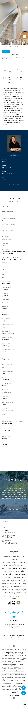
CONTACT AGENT (14, 184)
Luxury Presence (14, 627)
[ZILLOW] (14, 616)
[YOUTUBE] (18, 612)
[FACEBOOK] (5, 612)
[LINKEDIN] (14, 612)
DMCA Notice (14, 637)
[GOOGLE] (22, 612)
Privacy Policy (20, 635)
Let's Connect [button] (14, 509)
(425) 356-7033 (6, 167)
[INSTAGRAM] (9, 612)
